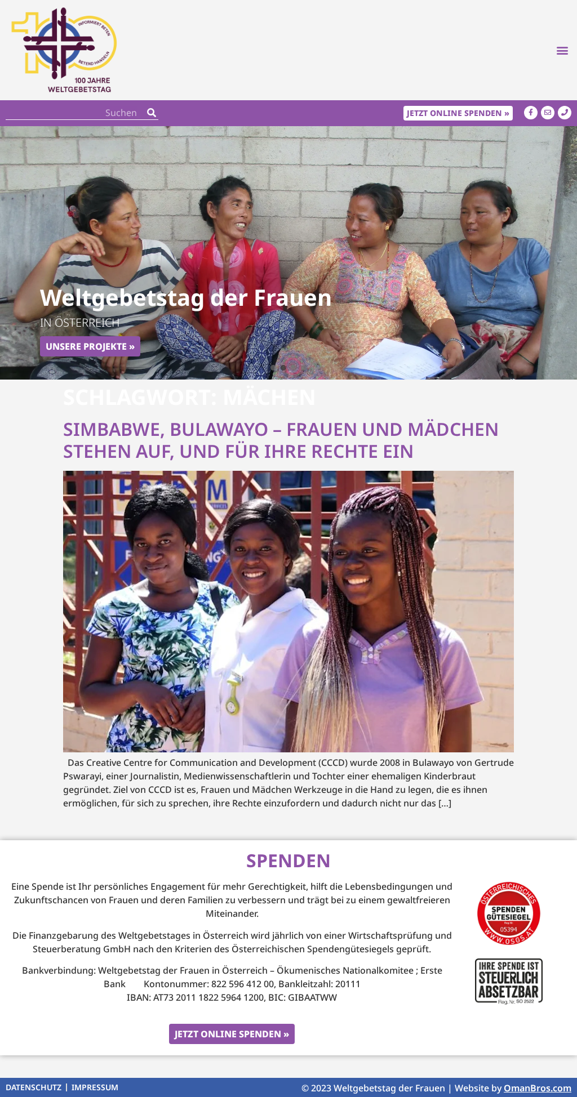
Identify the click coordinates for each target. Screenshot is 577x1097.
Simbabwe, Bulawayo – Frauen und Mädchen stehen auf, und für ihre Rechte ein (281, 439)
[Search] (151, 112)
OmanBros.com (537, 1088)
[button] (562, 50)
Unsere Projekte (86, 346)
